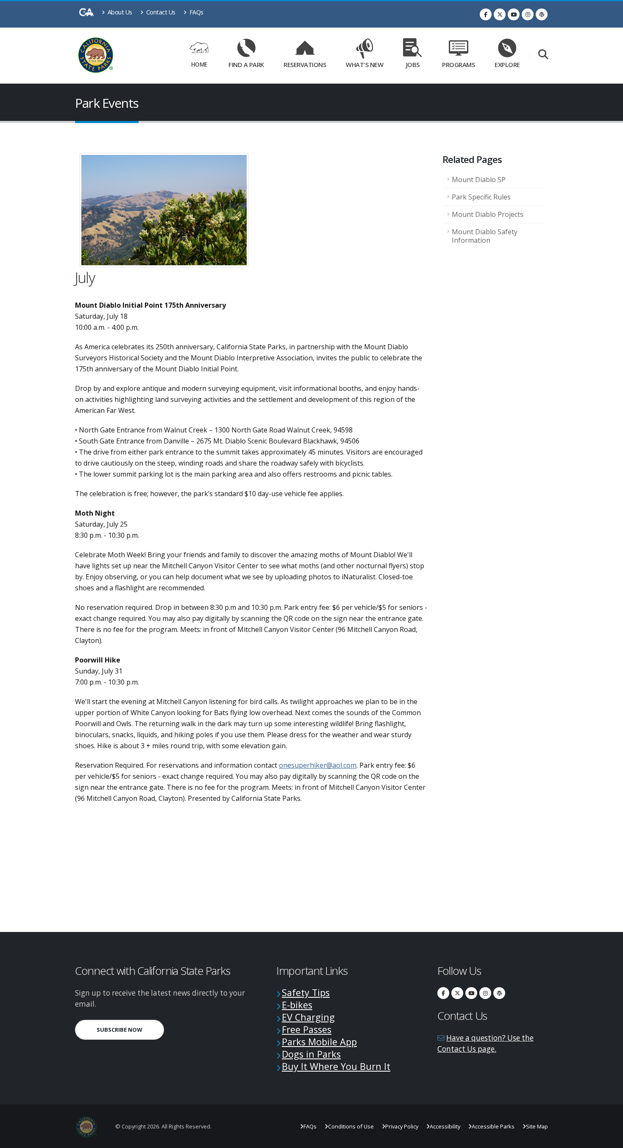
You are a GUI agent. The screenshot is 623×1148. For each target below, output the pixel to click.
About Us (119, 12)
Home (199, 64)
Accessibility (445, 1126)
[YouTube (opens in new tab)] (514, 14)
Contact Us (160, 12)
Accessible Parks (493, 1126)
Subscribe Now (130, 1029)
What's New (364, 64)
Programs (458, 64)
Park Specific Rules (481, 197)
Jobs (413, 64)
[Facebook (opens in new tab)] (486, 14)
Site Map (537, 1126)
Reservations (308, 63)
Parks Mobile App (319, 1042)
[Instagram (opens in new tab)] (528, 14)
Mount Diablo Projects (487, 214)
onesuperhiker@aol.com (317, 765)
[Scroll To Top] (608, 1138)
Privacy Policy (401, 1126)
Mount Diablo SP (479, 179)
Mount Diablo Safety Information (484, 236)
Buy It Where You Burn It (336, 1066)
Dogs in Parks (311, 1054)
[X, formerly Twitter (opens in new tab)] (500, 14)
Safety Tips (306, 992)
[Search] (543, 55)
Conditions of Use (351, 1126)
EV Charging (308, 1017)
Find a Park (246, 64)
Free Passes (306, 1029)
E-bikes (297, 1005)
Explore (507, 64)
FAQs (195, 12)
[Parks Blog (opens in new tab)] (542, 14)
